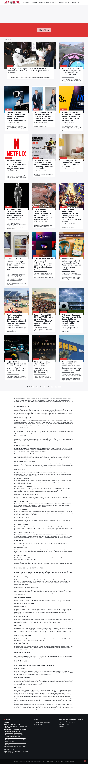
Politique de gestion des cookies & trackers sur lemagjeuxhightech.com (29, 761)
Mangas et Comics (63, 2)
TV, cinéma (72, 2)
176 (55, 386)
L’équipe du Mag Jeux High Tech (13, 724)
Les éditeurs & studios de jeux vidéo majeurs (16, 729)
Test (78, 2)
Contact (7, 722)
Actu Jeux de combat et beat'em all (41, 722)
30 (44, 386)
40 (48, 386)
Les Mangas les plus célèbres (12, 731)
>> (60, 386)
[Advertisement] (38, 9)
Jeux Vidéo (25, 2)
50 (52, 386)
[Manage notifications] (85, 761)
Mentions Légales (9, 749)
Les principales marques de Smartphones (15, 738)
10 (36, 386)
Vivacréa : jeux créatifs (38, 724)
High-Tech (54, 2)
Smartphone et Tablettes (44, 2)
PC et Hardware (34, 2)
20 (40, 386)
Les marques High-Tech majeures (13, 733)
